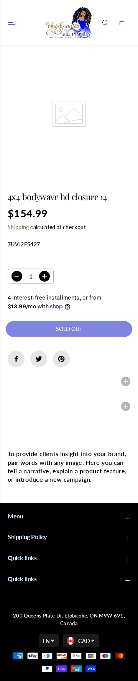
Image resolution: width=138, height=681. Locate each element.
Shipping (18, 227)
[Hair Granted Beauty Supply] (69, 22)
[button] (12, 22)
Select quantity (32, 261)
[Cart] (121, 22)
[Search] (105, 22)
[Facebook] (16, 358)
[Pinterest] (61, 358)
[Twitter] (38, 358)
